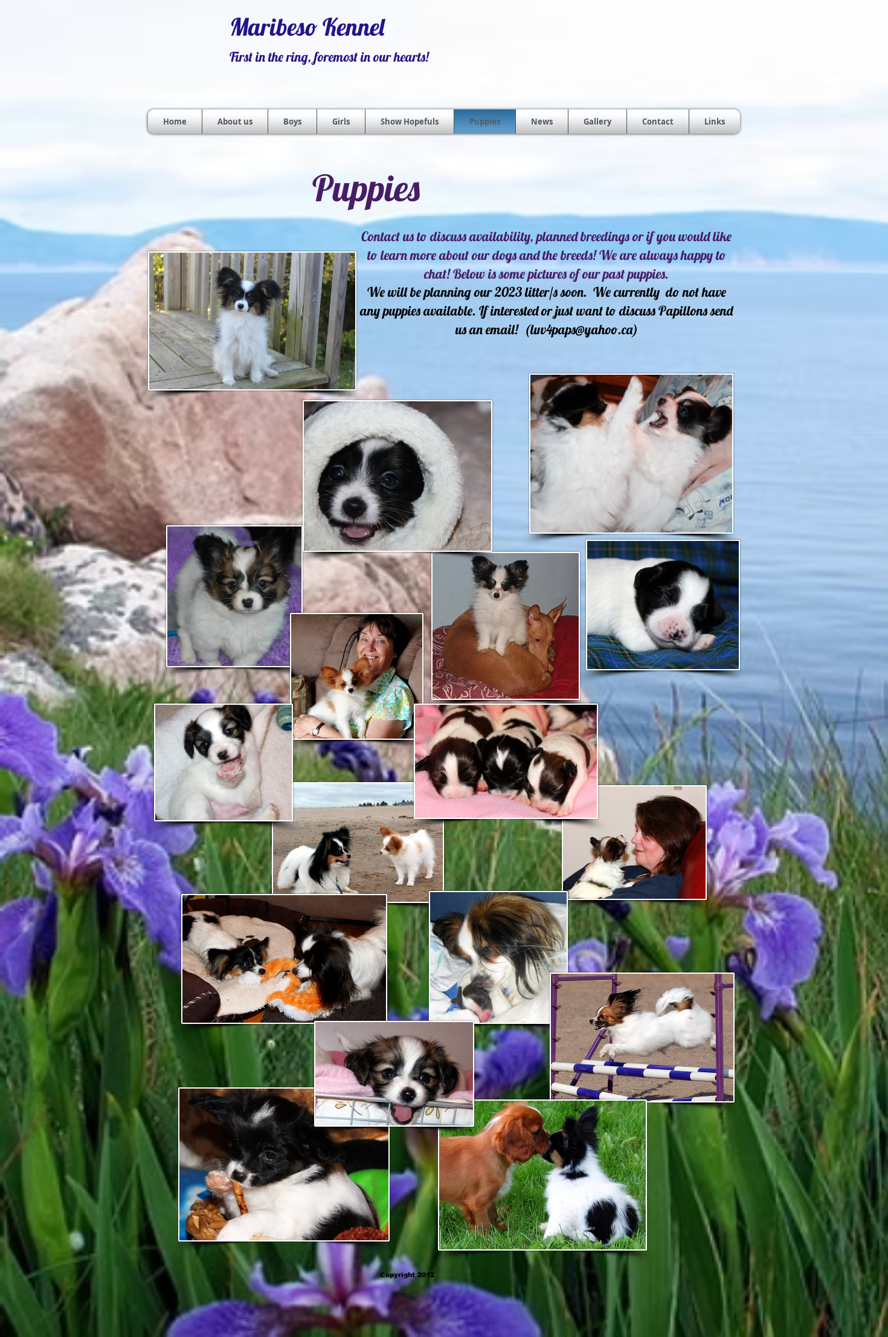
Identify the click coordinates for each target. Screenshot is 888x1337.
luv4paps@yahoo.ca (581, 329)
